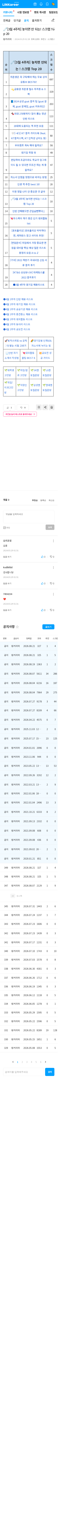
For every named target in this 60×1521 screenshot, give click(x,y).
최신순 (51, 500)
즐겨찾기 (37, 20)
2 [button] (22, 1062)
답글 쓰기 (7, 557)
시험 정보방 (23, 12)
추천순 (35, 500)
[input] (28, 516)
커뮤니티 (7, 12)
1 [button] (17, 1062)
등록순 (43, 500)
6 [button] (40, 1062)
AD (13, 895)
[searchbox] (23, 1072)
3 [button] (27, 1062)
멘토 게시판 (40, 12)
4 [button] (31, 1062)
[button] (13, 1062)
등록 (50, 527)
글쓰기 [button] (48, 627)
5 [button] (36, 1062)
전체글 (6, 20)
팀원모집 (53, 12)
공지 (26, 20)
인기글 (17, 20)
